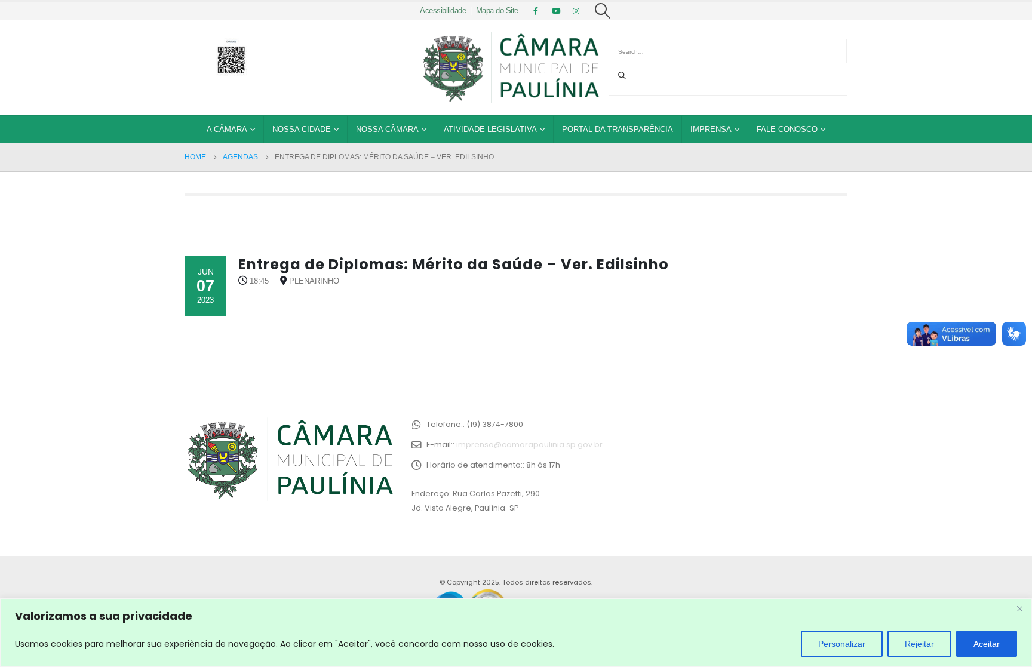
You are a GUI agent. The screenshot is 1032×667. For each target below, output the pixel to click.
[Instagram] (576, 10)
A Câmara (227, 129)
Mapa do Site (497, 11)
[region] (516, 632)
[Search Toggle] (603, 11)
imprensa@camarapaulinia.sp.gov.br (529, 444)
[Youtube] (556, 10)
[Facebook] (535, 10)
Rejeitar (919, 643)
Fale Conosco (787, 129)
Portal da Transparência (617, 129)
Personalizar (841, 643)
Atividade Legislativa (490, 129)
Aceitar (986, 643)
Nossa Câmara (387, 129)
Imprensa (711, 129)
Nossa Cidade (301, 129)
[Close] (1019, 608)
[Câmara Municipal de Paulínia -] (510, 67)
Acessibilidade (443, 11)
